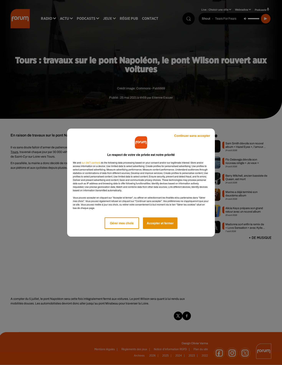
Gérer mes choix (122, 223)
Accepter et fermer (160, 223)
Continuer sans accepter (192, 135)
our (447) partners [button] (91, 162)
